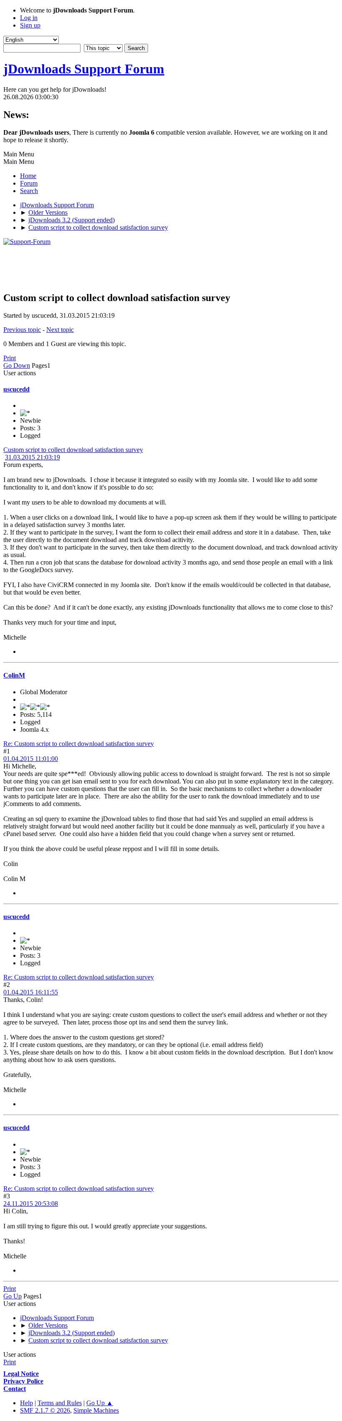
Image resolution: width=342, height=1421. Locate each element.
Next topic (60, 329)
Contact (14, 1388)
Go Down (16, 365)
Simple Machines (96, 1410)
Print (9, 358)
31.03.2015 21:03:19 (32, 457)
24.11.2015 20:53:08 (30, 1203)
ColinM (14, 675)
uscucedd (16, 389)
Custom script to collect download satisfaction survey (73, 449)
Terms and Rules (60, 1402)
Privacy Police (23, 1381)
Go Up (12, 1296)
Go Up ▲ (99, 1402)
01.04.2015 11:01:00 (30, 758)
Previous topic (22, 329)
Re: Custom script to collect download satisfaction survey (78, 743)
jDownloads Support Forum (83, 68)
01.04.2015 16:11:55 (30, 992)
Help (26, 1402)
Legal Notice (21, 1373)
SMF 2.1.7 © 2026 (45, 1410)
